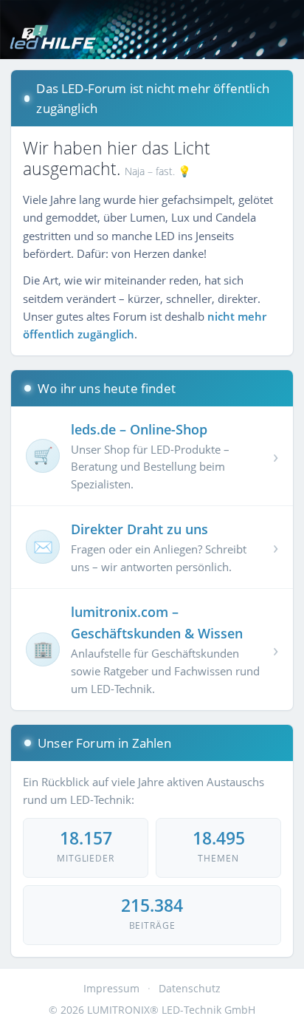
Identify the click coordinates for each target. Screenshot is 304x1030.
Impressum (111, 988)
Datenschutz (190, 988)
